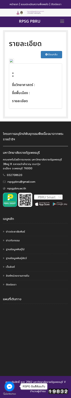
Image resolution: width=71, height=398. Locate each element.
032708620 (14, 175)
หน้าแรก (14, 4)
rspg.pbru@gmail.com (21, 182)
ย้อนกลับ (53, 54)
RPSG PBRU (29, 21)
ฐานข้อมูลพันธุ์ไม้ (15, 249)
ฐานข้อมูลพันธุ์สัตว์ (16, 258)
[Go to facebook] (9, 386)
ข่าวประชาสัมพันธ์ (15, 232)
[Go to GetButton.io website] (9, 394)
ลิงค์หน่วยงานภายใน (17, 276)
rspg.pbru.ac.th (16, 188)
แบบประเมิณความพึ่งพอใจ (35, 4)
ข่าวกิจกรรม (13, 240)
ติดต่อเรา (56, 4)
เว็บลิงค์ (10, 267)
